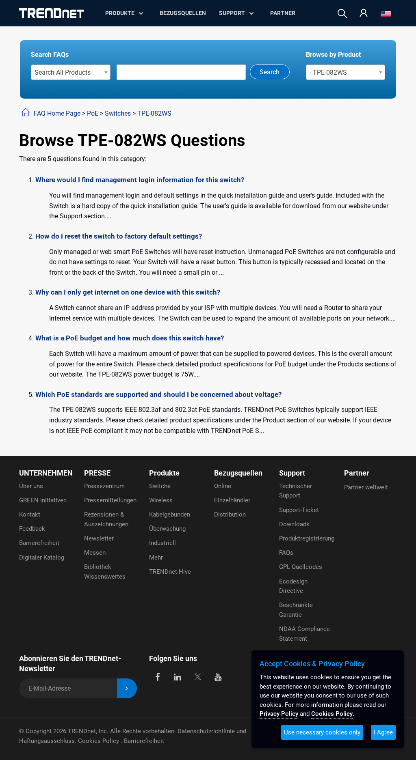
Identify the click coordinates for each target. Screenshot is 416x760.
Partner (282, 13)
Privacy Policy (279, 713)
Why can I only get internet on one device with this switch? (127, 292)
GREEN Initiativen (43, 500)
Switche (160, 486)
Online (222, 486)
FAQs (286, 552)
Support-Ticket (299, 510)
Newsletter (99, 538)
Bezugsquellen (183, 13)
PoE (92, 113)
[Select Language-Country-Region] (386, 13)
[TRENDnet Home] (51, 13)
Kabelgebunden (169, 514)
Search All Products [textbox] (63, 72)
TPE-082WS (154, 113)
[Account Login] (363, 13)
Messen (95, 552)
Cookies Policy (99, 741)
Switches (118, 113)
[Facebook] (157, 676)
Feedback (32, 528)
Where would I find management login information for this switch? (139, 180)
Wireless (161, 500)
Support (232, 13)
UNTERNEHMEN (46, 473)
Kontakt (29, 514)
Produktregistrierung (306, 538)
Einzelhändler (232, 500)
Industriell (162, 543)
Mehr (156, 557)
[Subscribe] (127, 688)
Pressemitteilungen (110, 500)
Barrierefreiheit (39, 543)
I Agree (383, 732)
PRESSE (97, 473)
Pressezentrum (104, 486)
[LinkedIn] (177, 676)
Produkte (164, 473)
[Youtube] (218, 676)
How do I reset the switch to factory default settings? (118, 236)
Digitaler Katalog (41, 557)
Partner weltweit (366, 487)
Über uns (31, 486)
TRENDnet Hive (170, 571)
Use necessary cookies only (322, 732)
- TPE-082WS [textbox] (328, 72)
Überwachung (167, 528)
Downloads (294, 524)
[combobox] (71, 72)
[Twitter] (197, 676)
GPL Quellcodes (300, 567)
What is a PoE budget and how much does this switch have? (129, 338)
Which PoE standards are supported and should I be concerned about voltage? (158, 394)
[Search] (342, 13)
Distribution (230, 514)
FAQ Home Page (57, 113)
